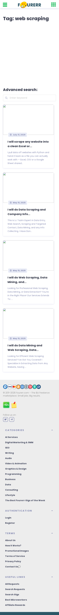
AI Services (11, 437)
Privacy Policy (13, 561)
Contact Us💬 (13, 566)
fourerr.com (22, 392)
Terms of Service (15, 556)
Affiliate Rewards (15, 605)
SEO (7, 447)
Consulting (11, 489)
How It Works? (13, 545)
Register (10, 522)
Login (8, 517)
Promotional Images (17, 550)
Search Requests (15, 589)
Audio (8, 458)
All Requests (12, 583)
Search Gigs (12, 594)
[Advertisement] (29, 53)
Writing (9, 452)
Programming (13, 474)
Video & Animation (16, 463)
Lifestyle (10, 495)
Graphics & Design (15, 468)
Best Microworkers (16, 599)
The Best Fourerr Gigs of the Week (25, 500)
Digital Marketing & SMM (19, 442)
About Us (10, 540)
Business (10, 479)
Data (8, 484)
